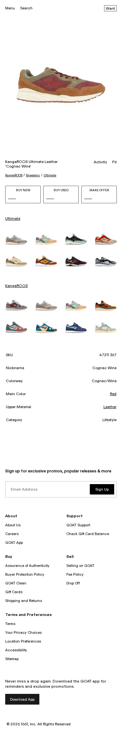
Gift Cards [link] (13, 592)
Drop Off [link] (73, 583)
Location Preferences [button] (23, 641)
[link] (16, 239)
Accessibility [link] (16, 650)
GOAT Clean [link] (15, 583)
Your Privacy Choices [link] (23, 632)
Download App (22, 699)
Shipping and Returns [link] (23, 601)
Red (113, 394)
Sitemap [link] (12, 659)
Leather (109, 407)
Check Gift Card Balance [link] (87, 534)
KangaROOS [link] (16, 286)
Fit (114, 162)
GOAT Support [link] (78, 525)
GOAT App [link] (14, 543)
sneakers (33, 175)
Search (26, 8)
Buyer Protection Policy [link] (24, 574)
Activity (100, 162)
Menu (10, 8)
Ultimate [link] (12, 219)
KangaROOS (13, 175)
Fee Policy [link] (75, 574)
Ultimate (50, 175)
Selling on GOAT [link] (80, 566)
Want (110, 9)
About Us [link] (12, 525)
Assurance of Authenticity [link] (27, 566)
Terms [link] (10, 624)
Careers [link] (12, 534)
